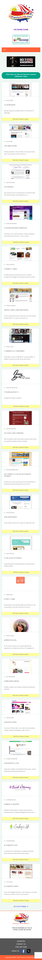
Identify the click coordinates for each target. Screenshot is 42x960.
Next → (25, 906)
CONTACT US (21, 944)
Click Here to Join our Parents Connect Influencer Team (21, 75)
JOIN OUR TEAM (21, 947)
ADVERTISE (21, 941)
